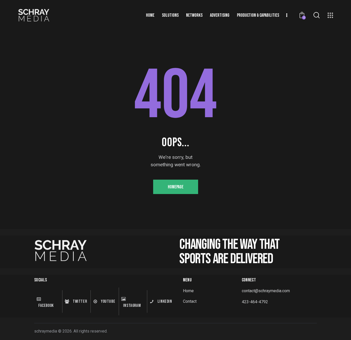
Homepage (175, 187)
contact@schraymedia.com (266, 290)
